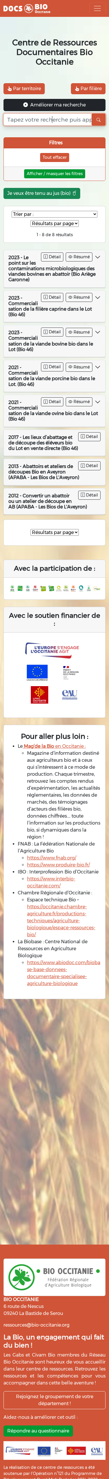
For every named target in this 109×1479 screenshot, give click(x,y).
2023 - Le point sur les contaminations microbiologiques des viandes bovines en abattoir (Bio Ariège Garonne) (52, 269)
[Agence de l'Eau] (69, 695)
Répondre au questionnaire (38, 1431)
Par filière (90, 88)
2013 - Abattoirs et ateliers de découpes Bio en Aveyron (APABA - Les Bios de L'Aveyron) (43, 472)
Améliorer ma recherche (57, 105)
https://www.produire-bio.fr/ (58, 865)
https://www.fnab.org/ (51, 858)
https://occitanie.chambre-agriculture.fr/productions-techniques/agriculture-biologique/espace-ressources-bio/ (61, 920)
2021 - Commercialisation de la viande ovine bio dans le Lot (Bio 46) (53, 411)
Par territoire (26, 88)
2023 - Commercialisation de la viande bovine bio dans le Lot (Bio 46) (50, 341)
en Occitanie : (54, 746)
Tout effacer (55, 157)
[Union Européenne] (37, 673)
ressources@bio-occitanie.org (36, 1325)
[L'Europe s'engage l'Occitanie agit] (53, 651)
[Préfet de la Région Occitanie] (71, 673)
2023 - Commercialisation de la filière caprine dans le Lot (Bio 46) (50, 306)
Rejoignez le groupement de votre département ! (54, 1400)
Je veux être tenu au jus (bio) (39, 193)
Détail (54, 256)
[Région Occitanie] (39, 695)
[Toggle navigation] (97, 8)
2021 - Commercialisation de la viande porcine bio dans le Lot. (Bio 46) (51, 376)
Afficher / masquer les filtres (55, 173)
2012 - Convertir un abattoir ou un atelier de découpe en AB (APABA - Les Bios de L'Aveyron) (47, 501)
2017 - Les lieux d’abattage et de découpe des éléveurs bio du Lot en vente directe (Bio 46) (43, 443)
